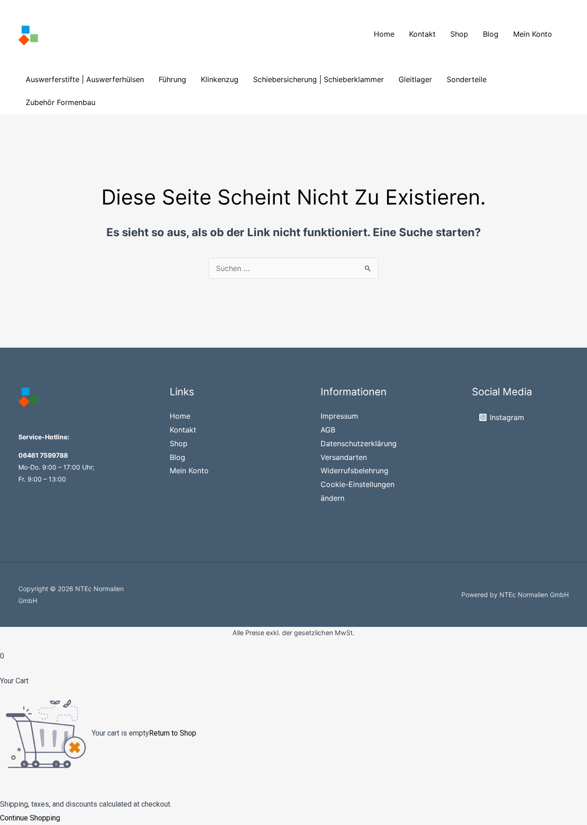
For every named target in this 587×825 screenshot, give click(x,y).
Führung (172, 79)
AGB (328, 429)
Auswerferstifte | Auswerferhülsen (85, 79)
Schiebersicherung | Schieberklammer (318, 79)
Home (384, 34)
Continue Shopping (30, 818)
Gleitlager (415, 79)
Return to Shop (172, 733)
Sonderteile (467, 79)
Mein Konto (532, 34)
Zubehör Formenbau (60, 102)
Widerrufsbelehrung (354, 470)
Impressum (339, 416)
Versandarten (344, 457)
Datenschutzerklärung (359, 443)
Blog (490, 34)
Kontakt (422, 34)
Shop (459, 34)
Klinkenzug (219, 79)
